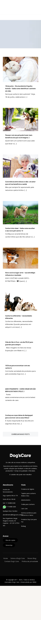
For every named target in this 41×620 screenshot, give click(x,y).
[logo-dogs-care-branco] (20, 454)
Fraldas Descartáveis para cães (25, 168)
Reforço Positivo (10, 130)
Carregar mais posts (20, 434)
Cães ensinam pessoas (19, 71)
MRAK (34, 582)
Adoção (9, 71)
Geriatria (19, 75)
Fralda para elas (10, 168)
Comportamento (13, 73)
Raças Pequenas (28, 128)
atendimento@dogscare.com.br (13, 515)
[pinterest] (25, 567)
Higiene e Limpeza (21, 123)
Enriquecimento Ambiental (14, 119)
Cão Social (30, 71)
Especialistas (29, 260)
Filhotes (13, 75)
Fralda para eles (14, 121)
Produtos (27, 125)
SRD (28, 75)
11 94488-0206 (11, 507)
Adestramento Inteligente (22, 112)
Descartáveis (22, 258)
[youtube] (22, 567)
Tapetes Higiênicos (29, 130)
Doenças (21, 73)
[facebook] (15, 567)
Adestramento (10, 112)
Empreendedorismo (19, 260)
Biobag (33, 112)
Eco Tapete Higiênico (23, 165)
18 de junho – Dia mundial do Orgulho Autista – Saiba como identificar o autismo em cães (20, 88)
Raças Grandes (10, 264)
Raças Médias (18, 128)
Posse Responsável (18, 125)
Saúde (25, 75)
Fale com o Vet (28, 73)
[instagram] (19, 567)
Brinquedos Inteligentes (23, 300)
